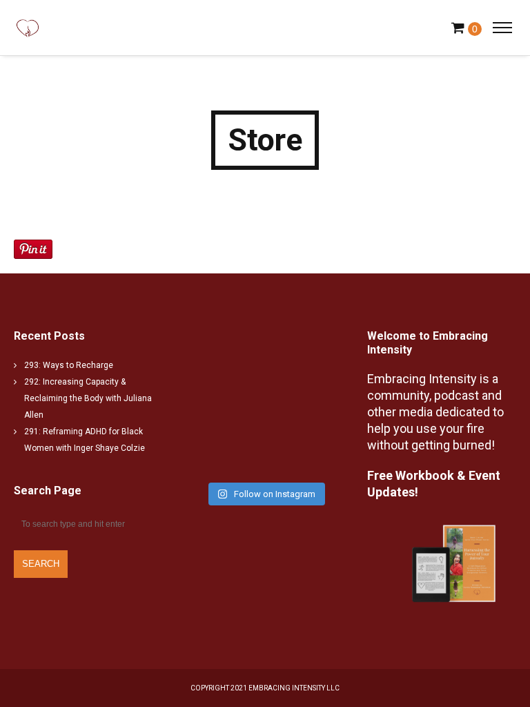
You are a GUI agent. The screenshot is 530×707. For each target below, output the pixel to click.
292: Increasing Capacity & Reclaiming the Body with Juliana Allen (88, 398)
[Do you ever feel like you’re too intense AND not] (304, 358)
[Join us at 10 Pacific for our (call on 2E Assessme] (304, 451)
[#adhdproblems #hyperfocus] (304, 404)
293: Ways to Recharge (68, 365)
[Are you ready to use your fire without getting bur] (226, 404)
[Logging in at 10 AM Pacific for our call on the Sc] (226, 451)
